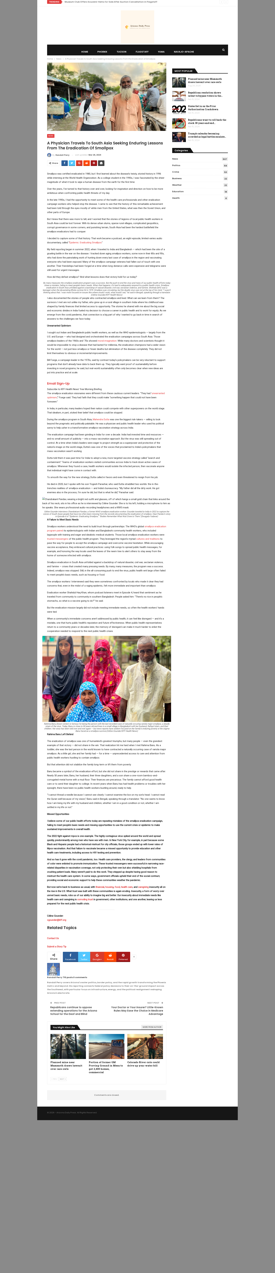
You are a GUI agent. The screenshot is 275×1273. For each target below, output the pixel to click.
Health (176, 198)
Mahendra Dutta (101, 419)
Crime (175, 171)
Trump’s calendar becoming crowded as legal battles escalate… (207, 135)
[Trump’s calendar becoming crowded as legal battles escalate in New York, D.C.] (179, 137)
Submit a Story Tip (56, 946)
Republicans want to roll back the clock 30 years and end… (207, 121)
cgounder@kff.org (56, 920)
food (117, 887)
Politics (176, 165)
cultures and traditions (148, 538)
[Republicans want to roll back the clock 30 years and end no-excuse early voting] (179, 123)
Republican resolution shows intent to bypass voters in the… (205, 94)
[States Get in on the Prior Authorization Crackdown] (179, 110)
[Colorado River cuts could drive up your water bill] (145, 1046)
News (50, 136)
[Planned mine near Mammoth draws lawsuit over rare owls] (68, 1046)
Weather (177, 184)
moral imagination (107, 340)
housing (109, 887)
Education (178, 191)
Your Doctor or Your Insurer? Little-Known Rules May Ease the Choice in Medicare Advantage (137, 1011)
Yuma (161, 51)
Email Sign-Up (58, 383)
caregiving (143, 887)
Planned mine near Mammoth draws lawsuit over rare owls (205, 80)
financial (100, 887)
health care (127, 887)
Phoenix (102, 51)
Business (177, 178)
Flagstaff (142, 51)
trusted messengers (57, 538)
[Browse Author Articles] (53, 969)
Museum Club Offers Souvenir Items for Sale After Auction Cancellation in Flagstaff (111, 1)
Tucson (121, 51)
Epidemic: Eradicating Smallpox (85, 242)
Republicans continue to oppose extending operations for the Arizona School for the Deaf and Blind (73, 1011)
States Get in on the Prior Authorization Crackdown (203, 108)
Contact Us (53, 938)
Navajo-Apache (184, 51)
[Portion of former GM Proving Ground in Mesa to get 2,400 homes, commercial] (106, 1046)
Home (84, 51)
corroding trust (85, 899)
